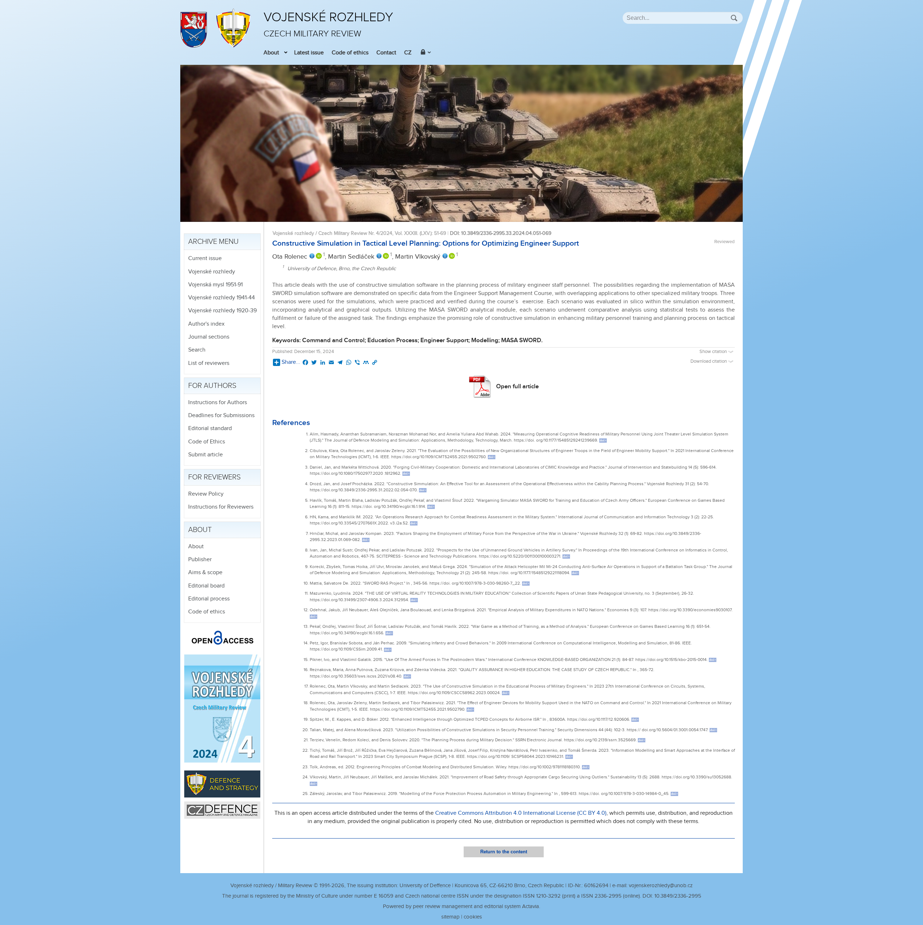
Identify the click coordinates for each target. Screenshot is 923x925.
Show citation (713, 351)
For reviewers (214, 477)
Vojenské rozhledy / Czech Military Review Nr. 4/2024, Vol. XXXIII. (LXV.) (352, 233)
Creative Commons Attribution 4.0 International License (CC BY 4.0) (520, 813)
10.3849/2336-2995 (677, 896)
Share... (291, 362)
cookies (473, 917)
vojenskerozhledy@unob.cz (661, 885)
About (271, 52)
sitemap (450, 917)
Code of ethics (350, 52)
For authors (212, 385)
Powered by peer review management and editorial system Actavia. (461, 906)
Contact (386, 52)
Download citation (709, 361)
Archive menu (213, 241)
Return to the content (503, 851)
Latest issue (309, 52)
